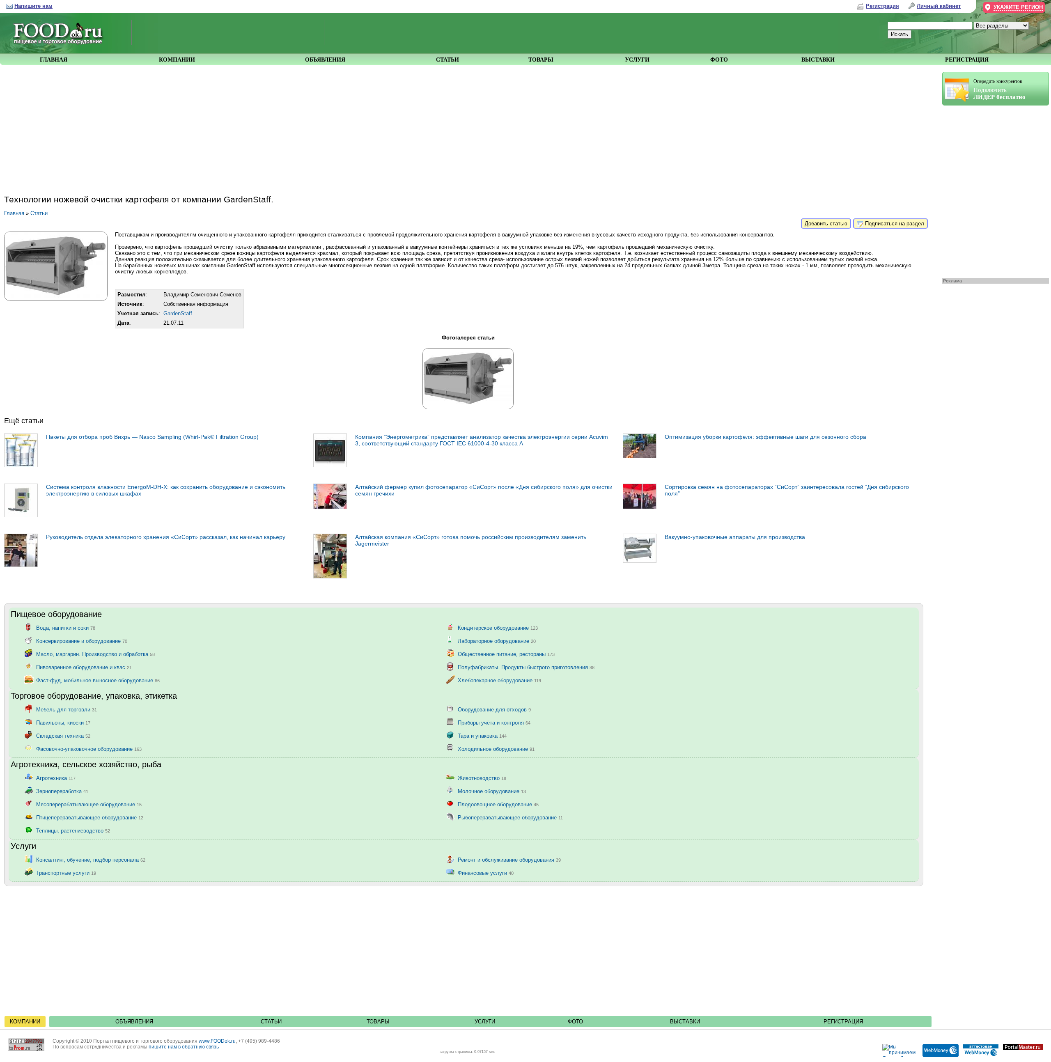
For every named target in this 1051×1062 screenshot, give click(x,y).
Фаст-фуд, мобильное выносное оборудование (98, 680)
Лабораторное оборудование (497, 641)
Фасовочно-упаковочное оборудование (89, 748)
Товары (378, 1021)
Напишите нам (33, 6)
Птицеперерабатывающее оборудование (89, 817)
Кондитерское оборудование (498, 627)
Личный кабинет (939, 6)
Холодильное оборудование (496, 748)
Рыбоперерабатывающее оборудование (510, 817)
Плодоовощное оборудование (498, 804)
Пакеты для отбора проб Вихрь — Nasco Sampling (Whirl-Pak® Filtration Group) (152, 437)
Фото (575, 1021)
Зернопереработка (62, 791)
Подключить (999, 89)
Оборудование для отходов (494, 709)
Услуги (485, 1021)
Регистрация (843, 1021)
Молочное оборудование (492, 791)
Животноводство (482, 778)
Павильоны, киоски (63, 722)
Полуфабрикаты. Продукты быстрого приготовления (526, 667)
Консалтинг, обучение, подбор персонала (90, 859)
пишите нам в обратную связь (184, 1047)
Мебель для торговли (66, 709)
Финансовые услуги (486, 872)
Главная (14, 213)
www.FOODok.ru (217, 1041)
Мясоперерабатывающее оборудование (89, 804)
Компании (25, 1021)
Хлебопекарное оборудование (499, 680)
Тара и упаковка (482, 735)
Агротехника (56, 778)
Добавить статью (826, 223)
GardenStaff (177, 313)
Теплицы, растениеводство (73, 830)
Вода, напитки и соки (65, 627)
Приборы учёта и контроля (494, 722)
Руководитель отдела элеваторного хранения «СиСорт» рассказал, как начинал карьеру (165, 537)
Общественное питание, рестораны (506, 654)
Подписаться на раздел (893, 223)
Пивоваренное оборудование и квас (84, 667)
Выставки (685, 1021)
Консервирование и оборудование (81, 641)
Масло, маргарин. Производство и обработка (95, 654)
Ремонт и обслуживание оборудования (509, 859)
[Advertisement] (991, 190)
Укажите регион (1018, 7)
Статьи (39, 213)
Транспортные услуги (66, 872)
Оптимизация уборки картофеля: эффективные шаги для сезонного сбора (765, 437)
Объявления (134, 1021)
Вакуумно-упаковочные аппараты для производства (735, 537)
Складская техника (63, 735)
